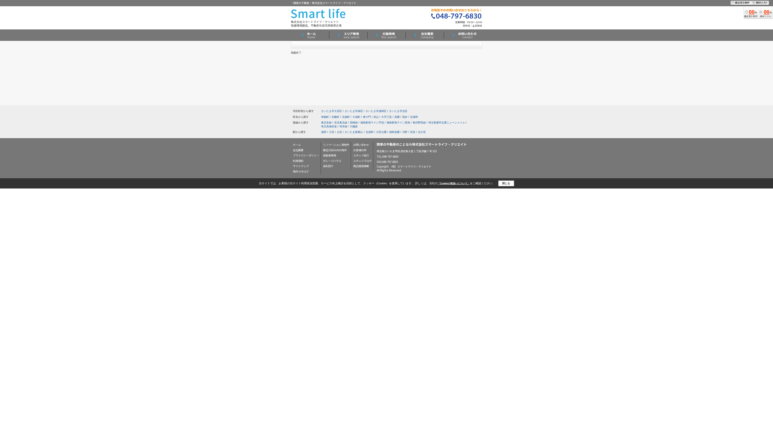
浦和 (323, 132)
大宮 (331, 132)
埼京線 (343, 126)
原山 (376, 116)
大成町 (356, 116)
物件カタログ (301, 171)
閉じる (506, 183)
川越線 (354, 126)
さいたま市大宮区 (331, 111)
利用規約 (298, 161)
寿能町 (325, 116)
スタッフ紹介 (361, 155)
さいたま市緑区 (354, 111)
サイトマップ (301, 166)
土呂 (339, 132)
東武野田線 (419, 122)
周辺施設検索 (361, 166)
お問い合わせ (361, 145)
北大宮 (422, 132)
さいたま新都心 (354, 132)
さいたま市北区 (398, 111)
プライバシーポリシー (306, 155)
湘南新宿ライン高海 (398, 122)
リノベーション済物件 (336, 145)
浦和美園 (394, 132)
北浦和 (414, 116)
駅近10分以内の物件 (335, 150)
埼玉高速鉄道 (329, 126)
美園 (397, 116)
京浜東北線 (340, 122)
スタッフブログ (362, 161)
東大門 (367, 116)
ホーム (297, 145)
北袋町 (346, 116)
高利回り (328, 166)
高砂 (404, 116)
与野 (404, 132)
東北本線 (326, 122)
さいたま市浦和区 (376, 111)
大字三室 (386, 116)
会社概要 (298, 150)
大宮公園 (381, 132)
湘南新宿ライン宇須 (372, 122)
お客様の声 (359, 150)
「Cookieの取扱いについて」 (454, 183)
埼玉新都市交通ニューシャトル (446, 122)
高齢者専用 (329, 155)
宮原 (412, 132)
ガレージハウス (332, 161)
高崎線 (354, 122)
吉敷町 (335, 116)
